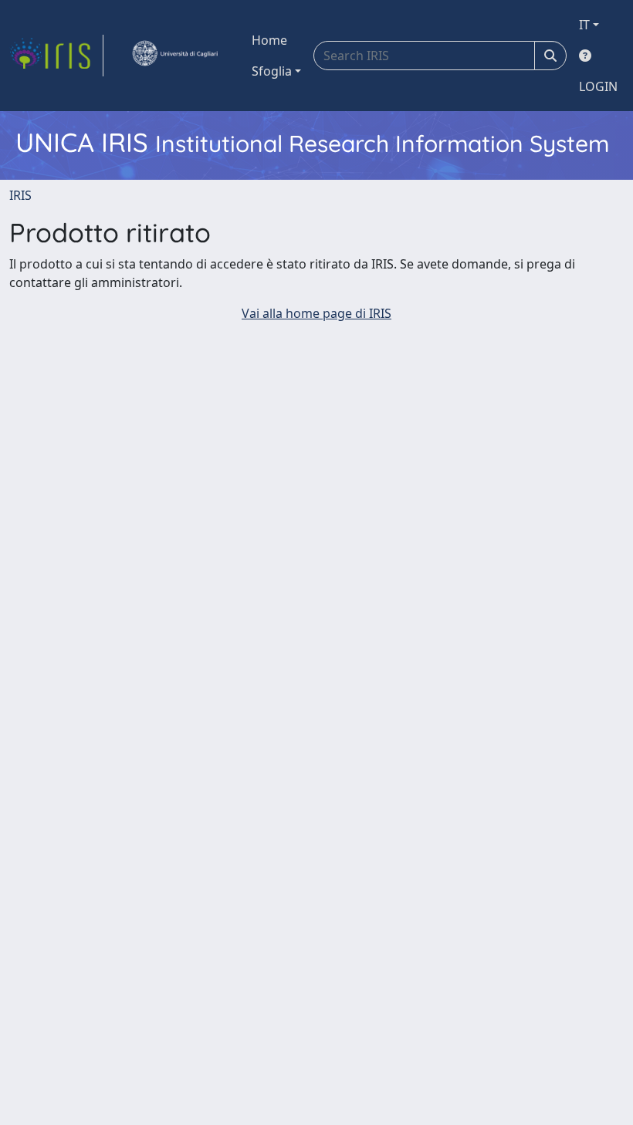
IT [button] (584, 24)
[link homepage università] (174, 55)
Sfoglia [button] (272, 70)
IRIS (20, 195)
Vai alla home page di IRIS (316, 313)
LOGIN (598, 86)
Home (269, 40)
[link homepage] (56, 55)
